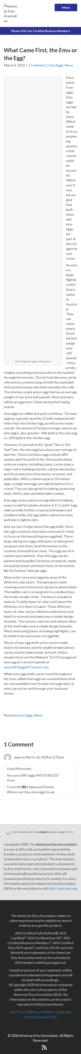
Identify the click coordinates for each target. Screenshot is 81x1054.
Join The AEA (19, 1012)
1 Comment (36, 65)
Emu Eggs (56, 65)
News (68, 65)
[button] (37, 1047)
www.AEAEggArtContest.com (26, 667)
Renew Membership (46, 1012)
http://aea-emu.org (63, 888)
